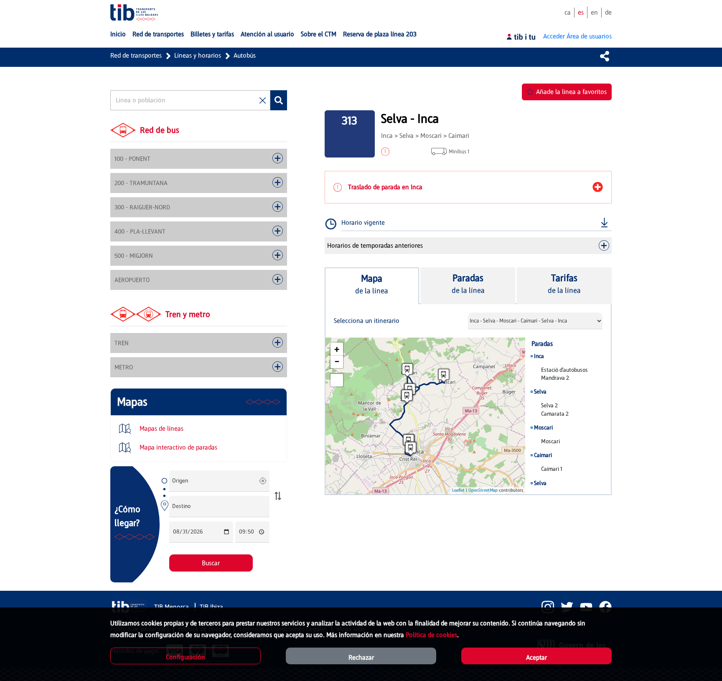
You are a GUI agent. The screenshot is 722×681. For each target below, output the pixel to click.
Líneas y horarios (197, 55)
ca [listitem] (567, 12)
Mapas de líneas (160, 428)
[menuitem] (118, 34)
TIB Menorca (172, 607)
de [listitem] (608, 12)
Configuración (185, 657)
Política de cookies (431, 635)
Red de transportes (136, 55)
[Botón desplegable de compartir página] (604, 56)
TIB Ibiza (211, 607)
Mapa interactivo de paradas (177, 447)
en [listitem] (594, 12)
